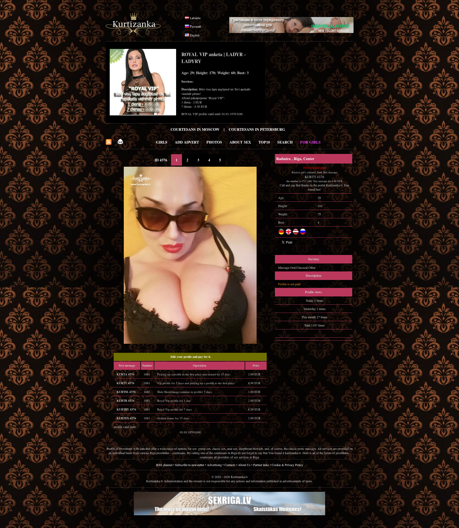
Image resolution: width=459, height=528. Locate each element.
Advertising (214, 465)
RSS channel (164, 465)
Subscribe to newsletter (189, 465)
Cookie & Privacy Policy (287, 465)
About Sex (240, 142)
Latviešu (195, 18)
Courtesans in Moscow (195, 129)
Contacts (229, 465)
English (194, 35)
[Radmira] (190, 342)
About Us (244, 465)
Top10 (264, 142)
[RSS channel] (109, 143)
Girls (161, 142)
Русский (195, 26)
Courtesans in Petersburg (257, 129)
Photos (214, 142)
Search (285, 142)
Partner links (261, 465)
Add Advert (187, 142)
